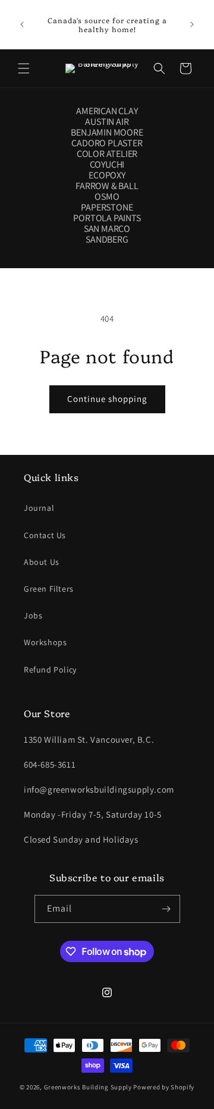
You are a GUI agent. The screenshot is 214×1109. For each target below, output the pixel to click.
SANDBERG (107, 239)
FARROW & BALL (106, 186)
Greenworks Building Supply (88, 1087)
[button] (24, 68)
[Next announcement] (192, 24)
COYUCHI (107, 164)
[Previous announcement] (22, 24)
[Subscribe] (166, 909)
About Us (41, 562)
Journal (39, 507)
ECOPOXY (107, 175)
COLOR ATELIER (107, 154)
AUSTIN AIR (106, 122)
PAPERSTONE (107, 207)
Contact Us (45, 535)
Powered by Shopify (163, 1087)
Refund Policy (50, 669)
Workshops (45, 642)
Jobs (33, 615)
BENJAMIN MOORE (107, 132)
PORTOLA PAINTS (106, 218)
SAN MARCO (107, 229)
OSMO (107, 196)
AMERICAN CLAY (106, 111)
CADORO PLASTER (106, 143)
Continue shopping (107, 398)
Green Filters (49, 588)
